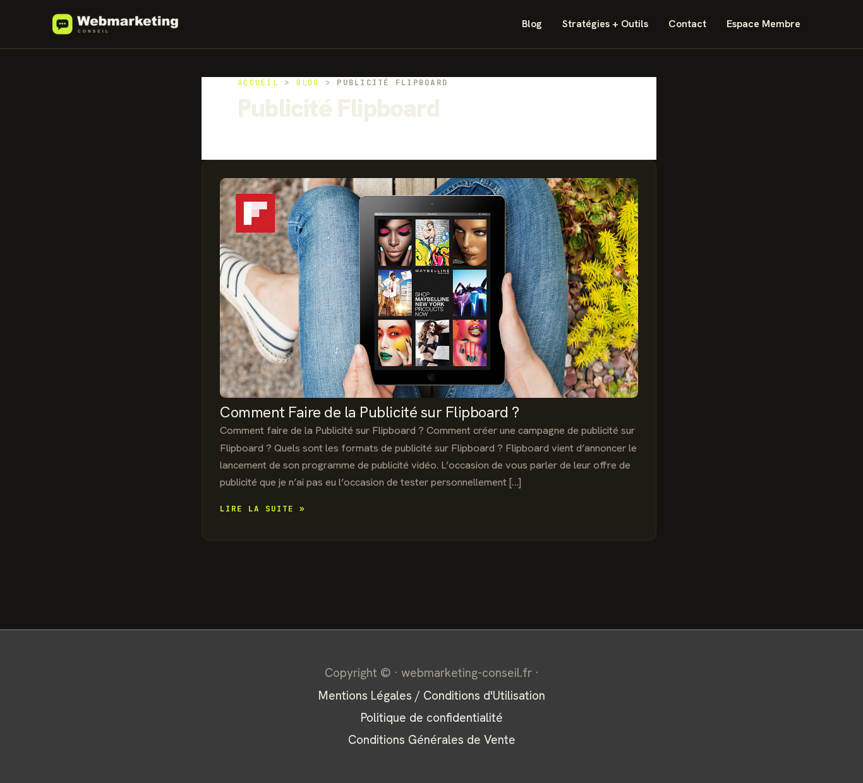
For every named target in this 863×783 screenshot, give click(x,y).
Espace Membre (763, 23)
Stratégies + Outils (605, 23)
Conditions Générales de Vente (432, 740)
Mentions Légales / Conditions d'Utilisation (431, 695)
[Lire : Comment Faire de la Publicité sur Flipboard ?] (429, 288)
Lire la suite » (262, 509)
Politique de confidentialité (432, 718)
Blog (532, 23)
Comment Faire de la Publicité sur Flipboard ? (369, 412)
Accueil (258, 82)
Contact (687, 23)
